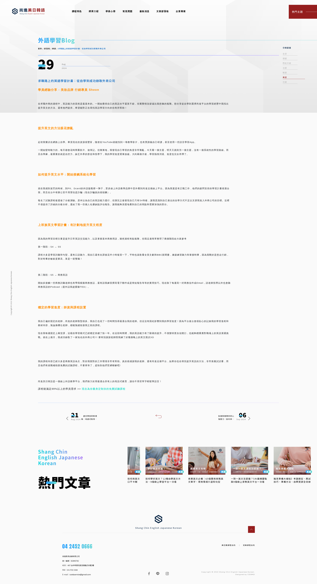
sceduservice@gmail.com (80, 574)
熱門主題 (297, 11)
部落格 (47, 48)
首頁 (40, 48)
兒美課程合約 (249, 545)
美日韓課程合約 (229, 545)
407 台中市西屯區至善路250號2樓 (81, 565)
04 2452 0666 (77, 546)
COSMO (251, 574)
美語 (54, 48)
